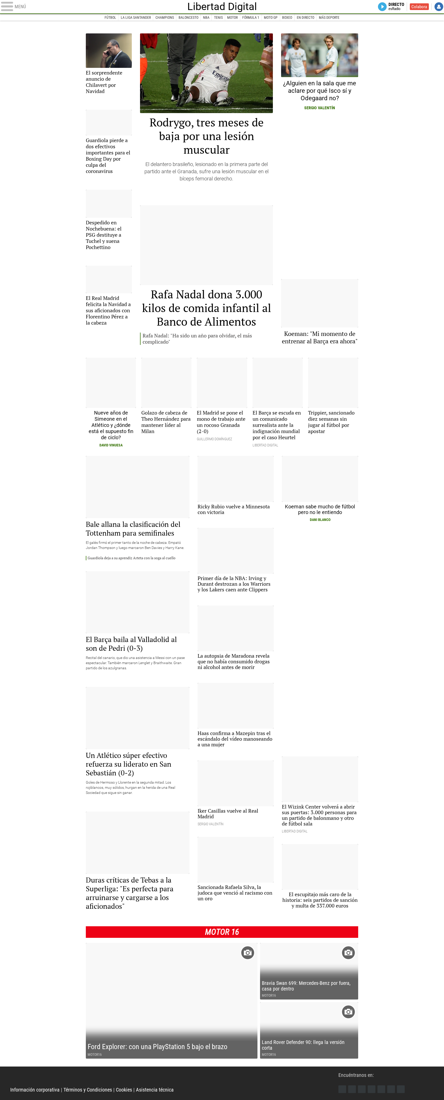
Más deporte (329, 17)
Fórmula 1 (250, 17)
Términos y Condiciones (87, 1090)
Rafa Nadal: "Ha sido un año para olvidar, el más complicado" (197, 339)
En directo (305, 17)
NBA (206, 17)
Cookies (124, 1090)
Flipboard (381, 1089)
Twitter (352, 1089)
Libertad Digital (222, 7)
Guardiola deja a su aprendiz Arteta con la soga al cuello (131, 558)
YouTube (371, 1089)
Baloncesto (188, 17)
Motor (232, 17)
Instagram (362, 1089)
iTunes (401, 1089)
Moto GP (271, 17)
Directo (396, 6)
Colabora (419, 6)
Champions (164, 17)
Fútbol (110, 17)
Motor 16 (222, 932)
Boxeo (287, 17)
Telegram (391, 1089)
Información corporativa (35, 1090)
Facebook (342, 1089)
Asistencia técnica (155, 1090)
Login (438, 6)
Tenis (218, 17)
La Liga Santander (136, 17)
